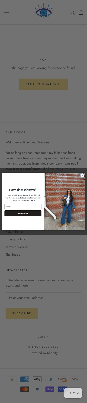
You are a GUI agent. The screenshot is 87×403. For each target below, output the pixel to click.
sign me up (23, 213)
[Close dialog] (82, 175)
